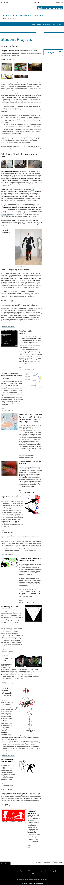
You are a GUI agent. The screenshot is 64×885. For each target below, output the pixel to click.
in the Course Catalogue (8, 806)
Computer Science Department (40, 24)
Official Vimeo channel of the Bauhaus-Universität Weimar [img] (8, 863)
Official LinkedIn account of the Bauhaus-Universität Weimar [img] (5, 863)
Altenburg (30, 308)
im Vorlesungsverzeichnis (8, 326)
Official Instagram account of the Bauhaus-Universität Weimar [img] (2, 863)
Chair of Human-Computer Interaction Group (23, 16)
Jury (23, 213)
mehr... (3, 650)
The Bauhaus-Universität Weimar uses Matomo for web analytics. (32, 879)
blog (12, 300)
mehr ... (4, 682)
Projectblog (5, 804)
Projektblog (5, 754)
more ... (22, 454)
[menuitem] (35, 3)
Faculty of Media (57, 24)
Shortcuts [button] (5, 2)
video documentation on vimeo (28, 457)
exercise (8, 182)
